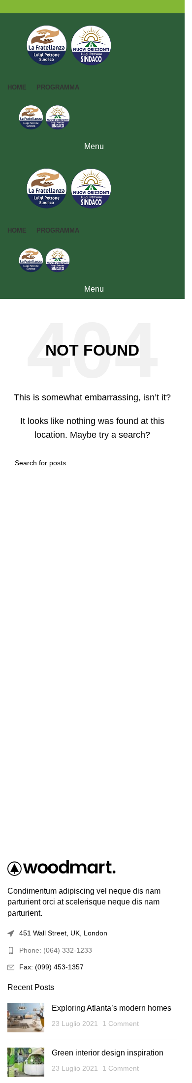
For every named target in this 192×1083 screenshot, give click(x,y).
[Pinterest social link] (92, 6)
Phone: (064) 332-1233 (55, 950)
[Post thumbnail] (25, 1017)
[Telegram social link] (116, 6)
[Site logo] (68, 44)
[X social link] (81, 6)
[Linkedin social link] (104, 6)
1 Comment (120, 1023)
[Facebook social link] (69, 6)
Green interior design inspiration (107, 1053)
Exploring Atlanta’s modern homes (111, 1008)
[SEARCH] (166, 462)
